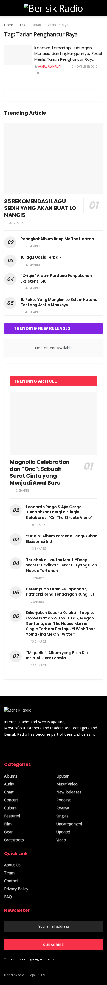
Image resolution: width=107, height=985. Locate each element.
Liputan (62, 776)
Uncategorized (69, 823)
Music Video (67, 784)
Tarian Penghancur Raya (49, 25)
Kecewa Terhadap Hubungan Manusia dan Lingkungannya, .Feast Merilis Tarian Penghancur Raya (68, 53)
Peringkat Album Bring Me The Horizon (57, 239)
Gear (8, 831)
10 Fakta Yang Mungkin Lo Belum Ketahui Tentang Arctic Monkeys (59, 302)
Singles (62, 815)
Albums (10, 776)
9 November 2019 (84, 66)
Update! (63, 831)
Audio (9, 784)
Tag (22, 25)
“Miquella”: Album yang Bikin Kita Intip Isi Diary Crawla (58, 655)
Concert (11, 800)
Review (62, 807)
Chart (9, 792)
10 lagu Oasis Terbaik (41, 257)
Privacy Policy (16, 888)
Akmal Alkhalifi (49, 66)
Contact (11, 880)
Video (61, 839)
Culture (10, 807)
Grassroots (14, 839)
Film (8, 823)
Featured (12, 815)
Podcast (63, 800)
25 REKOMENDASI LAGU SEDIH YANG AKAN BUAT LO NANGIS (40, 208)
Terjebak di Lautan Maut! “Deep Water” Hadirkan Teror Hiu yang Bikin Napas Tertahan (61, 565)
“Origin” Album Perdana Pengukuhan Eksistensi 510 (56, 278)
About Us (12, 864)
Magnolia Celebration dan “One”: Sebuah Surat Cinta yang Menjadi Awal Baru (39, 472)
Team (9, 872)
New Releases (68, 792)
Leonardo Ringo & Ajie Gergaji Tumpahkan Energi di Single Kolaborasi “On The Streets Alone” (59, 512)
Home (9, 25)
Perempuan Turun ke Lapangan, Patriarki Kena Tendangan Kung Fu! (60, 591)
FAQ (8, 896)
